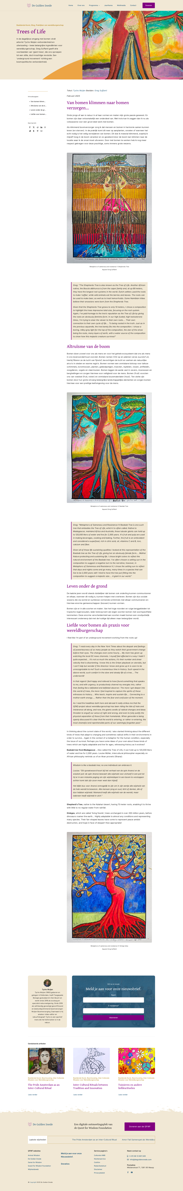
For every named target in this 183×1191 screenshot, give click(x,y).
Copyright (33, 1182)
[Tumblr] (34, 131)
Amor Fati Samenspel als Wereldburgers (64, 1140)
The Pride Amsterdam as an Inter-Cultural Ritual (44, 1086)
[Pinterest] (38, 131)
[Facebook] (30, 128)
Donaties (65, 1164)
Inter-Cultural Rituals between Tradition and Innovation (90, 1086)
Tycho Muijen (79, 90)
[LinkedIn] (41, 128)
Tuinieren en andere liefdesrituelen (130, 1086)
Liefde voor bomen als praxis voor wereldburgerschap (39, 114)
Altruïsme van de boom (39, 106)
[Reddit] (38, 128)
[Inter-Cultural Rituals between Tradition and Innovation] (91, 1049)
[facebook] (128, 1172)
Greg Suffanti (101, 90)
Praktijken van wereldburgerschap (50, 25)
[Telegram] (30, 131)
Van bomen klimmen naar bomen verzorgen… (39, 101)
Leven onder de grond (39, 110)
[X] (34, 128)
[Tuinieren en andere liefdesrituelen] (136, 1049)
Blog (33, 25)
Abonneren (113, 1018)
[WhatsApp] (45, 128)
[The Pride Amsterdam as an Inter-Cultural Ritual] (46, 1049)
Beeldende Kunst (23, 25)
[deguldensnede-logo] (39, 4)
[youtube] (132, 1172)
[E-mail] (41, 131)
